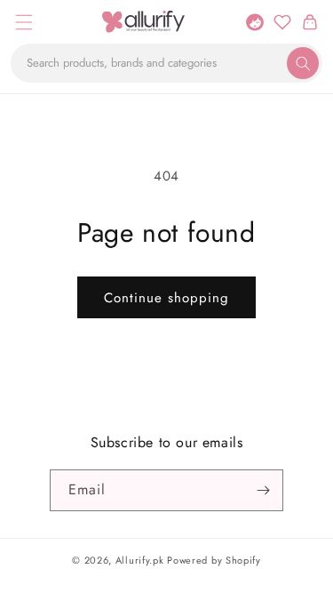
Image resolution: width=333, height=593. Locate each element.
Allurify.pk (139, 560)
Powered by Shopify (214, 560)
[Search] (303, 63)
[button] (23, 22)
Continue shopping (166, 298)
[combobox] (166, 63)
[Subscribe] (262, 490)
